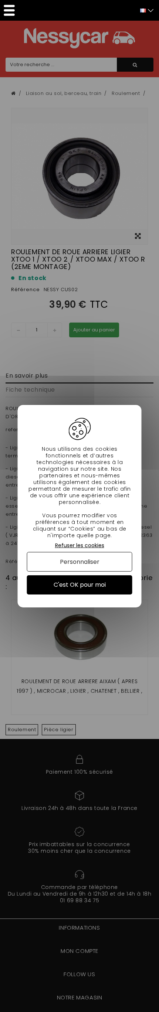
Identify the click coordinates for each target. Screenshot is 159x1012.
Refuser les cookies (79, 545)
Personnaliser (79, 562)
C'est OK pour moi (80, 584)
